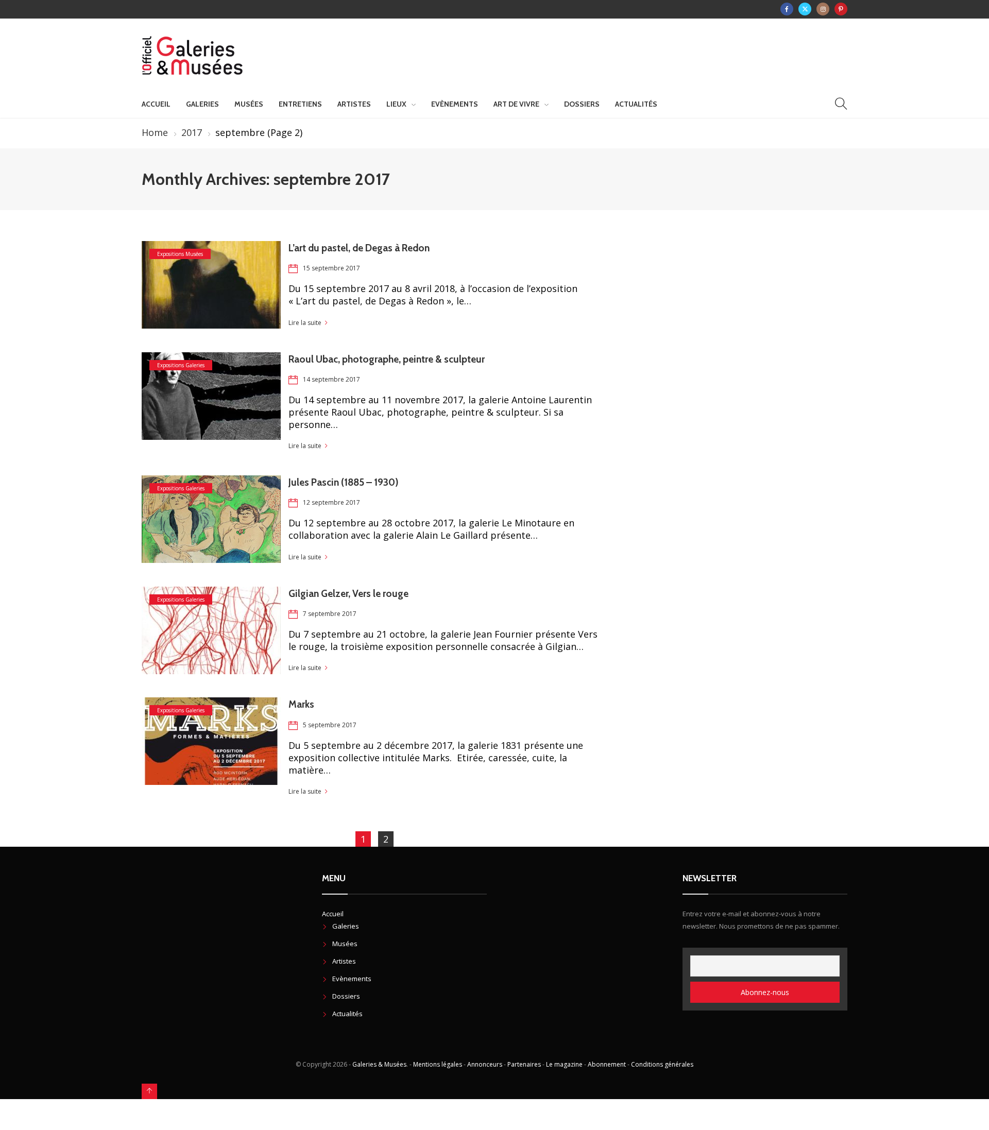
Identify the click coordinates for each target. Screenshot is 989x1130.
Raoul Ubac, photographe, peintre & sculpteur (386, 359)
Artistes (354, 104)
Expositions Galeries (180, 365)
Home (155, 132)
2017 (191, 132)
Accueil (156, 104)
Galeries (202, 104)
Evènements (454, 104)
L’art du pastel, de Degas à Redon (359, 248)
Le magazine (564, 1064)
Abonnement (607, 1064)
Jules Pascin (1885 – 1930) (343, 482)
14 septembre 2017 (331, 379)
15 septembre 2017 (331, 268)
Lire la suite (304, 322)
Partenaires (524, 1064)
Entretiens (300, 104)
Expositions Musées (180, 254)
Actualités (636, 104)
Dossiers (582, 104)
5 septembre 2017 (329, 725)
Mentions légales (437, 1064)
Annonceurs (484, 1064)
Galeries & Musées (379, 1064)
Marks (301, 704)
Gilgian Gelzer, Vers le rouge (348, 594)
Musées (248, 104)
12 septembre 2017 (331, 502)
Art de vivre (516, 104)
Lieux (396, 104)
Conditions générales (662, 1064)
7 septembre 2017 (329, 613)
